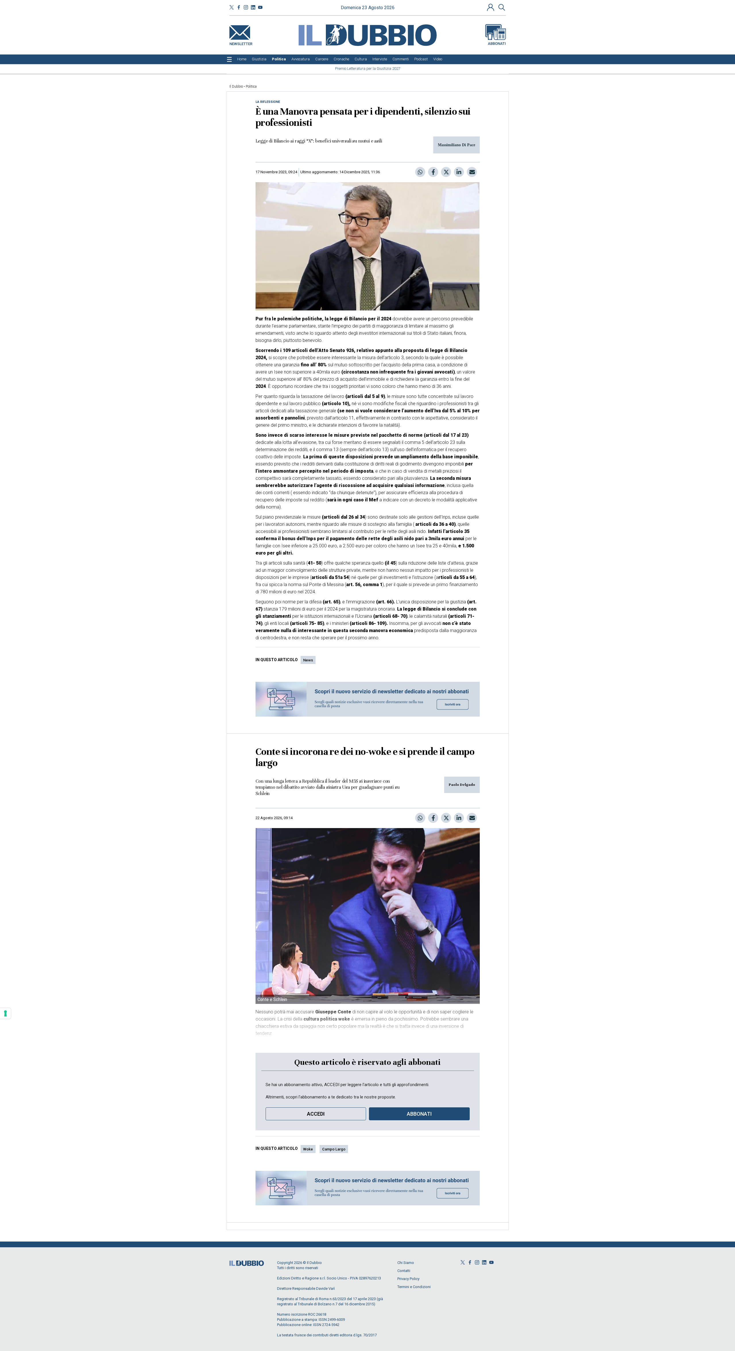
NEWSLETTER (240, 43)
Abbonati (497, 43)
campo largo (333, 1149)
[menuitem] (241, 59)
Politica (251, 86)
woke (308, 1149)
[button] (491, 7)
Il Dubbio (236, 86)
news (308, 660)
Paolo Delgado (462, 784)
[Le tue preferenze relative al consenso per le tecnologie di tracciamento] (5, 1013)
